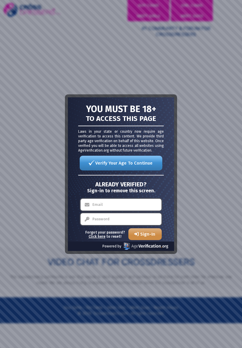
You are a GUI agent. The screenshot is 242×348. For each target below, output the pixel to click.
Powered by (111, 246)
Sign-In (147, 234)
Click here (97, 236)
